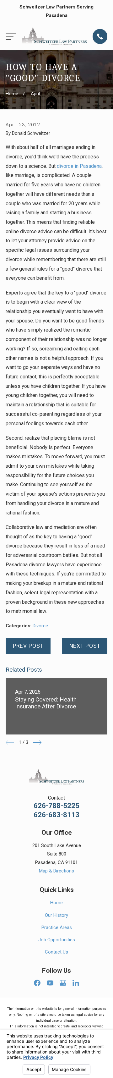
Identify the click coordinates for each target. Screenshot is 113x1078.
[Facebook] (37, 983)
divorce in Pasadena (79, 166)
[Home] (54, 36)
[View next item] (37, 742)
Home (56, 902)
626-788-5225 (56, 805)
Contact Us (56, 952)
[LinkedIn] (76, 983)
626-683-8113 (56, 814)
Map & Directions (56, 871)
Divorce (40, 626)
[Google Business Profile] (63, 983)
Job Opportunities (56, 940)
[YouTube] (50, 983)
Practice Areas (56, 927)
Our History (56, 915)
